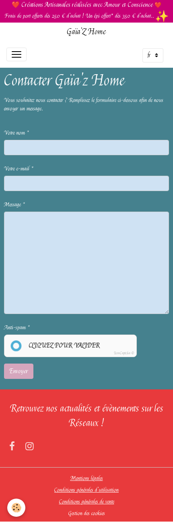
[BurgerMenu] (16, 54)
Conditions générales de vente (86, 501)
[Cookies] (16, 508)
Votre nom (14, 132)
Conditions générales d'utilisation (86, 489)
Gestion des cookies (86, 513)
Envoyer (18, 371)
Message (12, 204)
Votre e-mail (16, 168)
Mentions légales (86, 478)
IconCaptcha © (124, 353)
